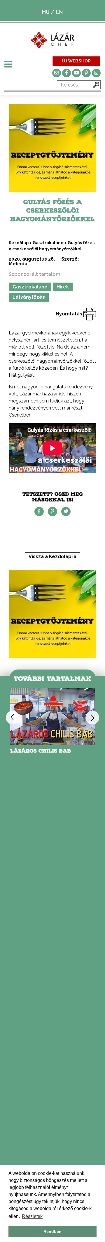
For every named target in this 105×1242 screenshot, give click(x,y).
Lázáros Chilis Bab (40, 750)
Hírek (63, 287)
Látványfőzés (29, 297)
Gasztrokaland (48, 242)
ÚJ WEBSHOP (76, 61)
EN (59, 12)
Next (92, 718)
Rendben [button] (52, 1231)
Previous (13, 718)
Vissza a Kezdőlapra (52, 556)
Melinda (18, 263)
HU (46, 12)
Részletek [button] (32, 1216)
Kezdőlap (19, 242)
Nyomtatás (69, 314)
